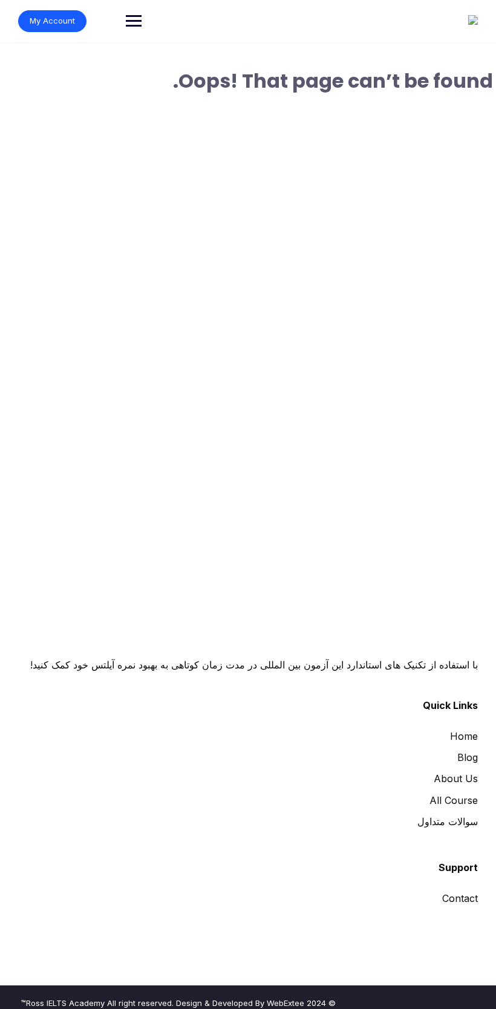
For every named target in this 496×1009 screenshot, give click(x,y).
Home (464, 736)
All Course (453, 800)
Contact (460, 898)
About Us (456, 778)
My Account (52, 20)
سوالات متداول (447, 821)
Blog (467, 757)
